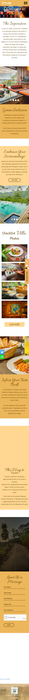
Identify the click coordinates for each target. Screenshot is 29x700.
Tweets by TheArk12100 (5, 679)
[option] (14, 9)
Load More (14, 324)
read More (15, 180)
